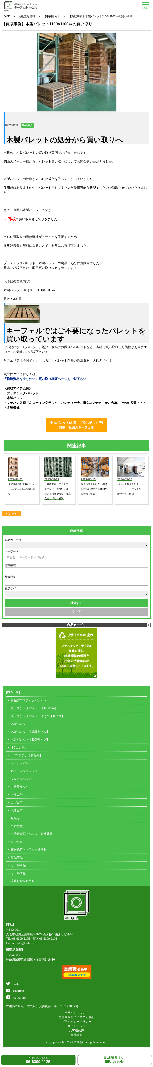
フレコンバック (21, 779)
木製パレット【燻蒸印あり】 (30, 731)
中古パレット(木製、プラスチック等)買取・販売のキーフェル (76, 425)
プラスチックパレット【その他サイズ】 (38, 716)
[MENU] (145, 4)
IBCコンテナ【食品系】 (27, 755)
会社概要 (76, 1035)
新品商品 (17, 857)
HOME (6, 16)
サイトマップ (76, 1026)
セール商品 (18, 865)
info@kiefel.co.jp (27, 943)
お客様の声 (76, 1030)
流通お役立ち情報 (23, 881)
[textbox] (7, 570)
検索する (76, 603)
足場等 (15, 818)
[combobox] (77, 570)
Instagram (19, 997)
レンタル (17, 841)
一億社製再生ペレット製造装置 (32, 833)
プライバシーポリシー (76, 1021)
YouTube (18, 990)
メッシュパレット (23, 763)
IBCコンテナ (19, 747)
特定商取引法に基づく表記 (76, 1017)
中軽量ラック (20, 786)
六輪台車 (17, 810)
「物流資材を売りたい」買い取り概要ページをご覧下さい (45, 379)
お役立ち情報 (26, 16)
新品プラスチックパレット (29, 700)
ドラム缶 (17, 794)
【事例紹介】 (51, 16)
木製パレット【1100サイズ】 (30, 739)
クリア (76, 611)
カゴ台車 (17, 802)
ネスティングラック (24, 771)
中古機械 (17, 826)
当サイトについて (76, 1012)
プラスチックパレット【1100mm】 (34, 708)
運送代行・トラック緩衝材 (29, 849)
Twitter (16, 984)
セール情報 (18, 873)
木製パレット (20, 723)
